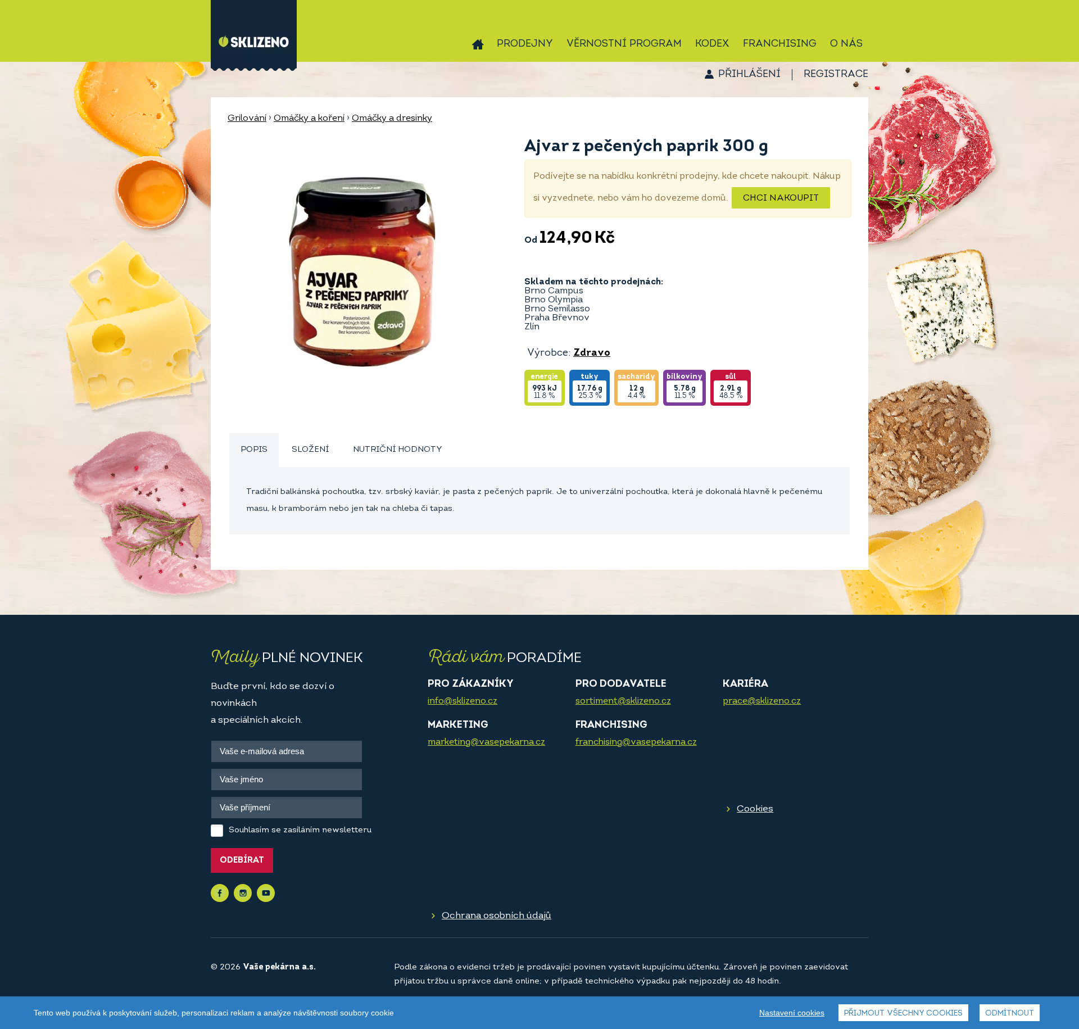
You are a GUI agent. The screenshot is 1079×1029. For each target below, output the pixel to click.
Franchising (780, 44)
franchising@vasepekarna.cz (636, 742)
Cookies (755, 809)
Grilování (247, 118)
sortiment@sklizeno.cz (623, 701)
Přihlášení (749, 75)
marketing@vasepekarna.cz (486, 742)
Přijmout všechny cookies (903, 1013)
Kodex (712, 44)
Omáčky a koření (309, 118)
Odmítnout (1009, 1013)
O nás (846, 44)
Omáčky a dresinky (392, 118)
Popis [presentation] (254, 450)
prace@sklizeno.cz (762, 701)
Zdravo (591, 353)
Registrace (836, 75)
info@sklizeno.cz (462, 701)
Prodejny (525, 44)
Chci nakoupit (781, 198)
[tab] (254, 450)
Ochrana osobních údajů (496, 916)
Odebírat (242, 860)
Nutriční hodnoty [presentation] (397, 450)
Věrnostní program (624, 44)
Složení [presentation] (310, 450)
